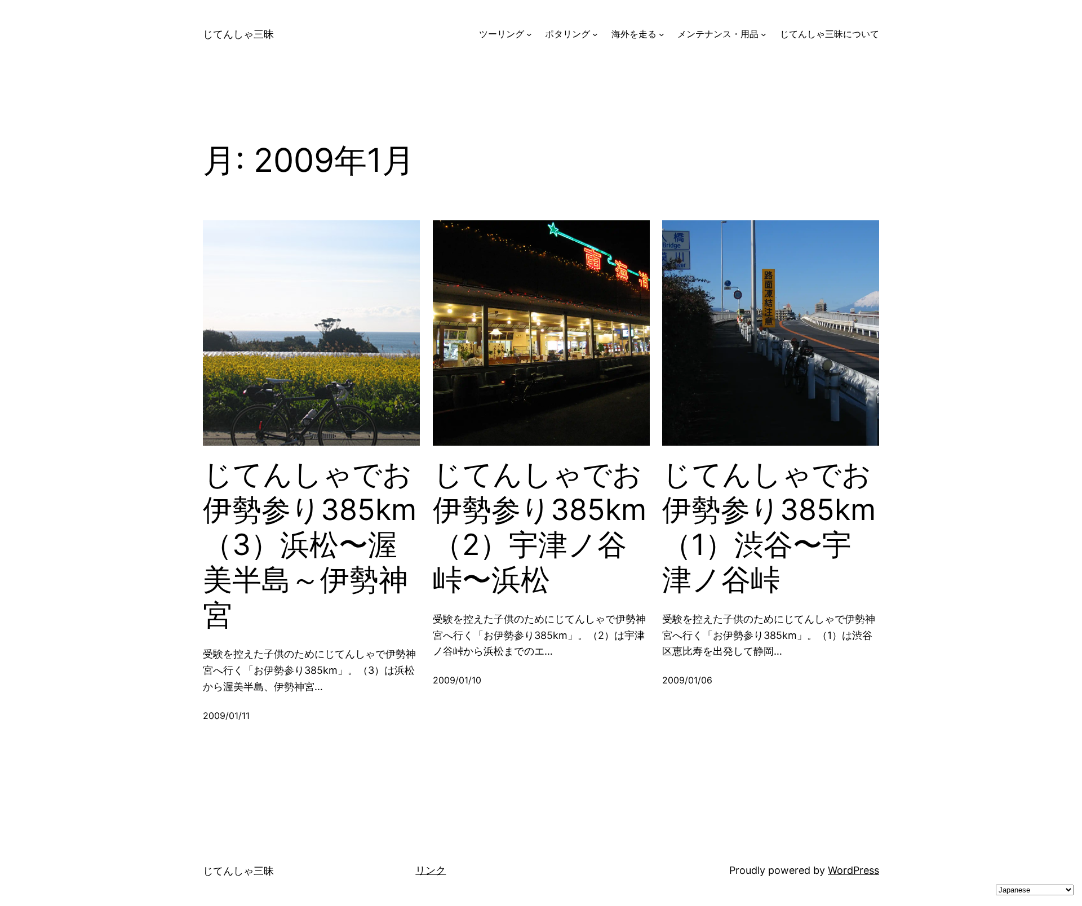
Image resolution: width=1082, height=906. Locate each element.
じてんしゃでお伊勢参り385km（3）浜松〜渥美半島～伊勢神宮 (309, 545)
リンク (430, 870)
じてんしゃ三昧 (238, 34)
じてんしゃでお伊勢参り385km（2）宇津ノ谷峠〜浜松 (539, 527)
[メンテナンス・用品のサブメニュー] (763, 34)
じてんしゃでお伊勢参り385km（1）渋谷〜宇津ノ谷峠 (769, 527)
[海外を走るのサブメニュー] (661, 34)
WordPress (853, 870)
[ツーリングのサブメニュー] (529, 34)
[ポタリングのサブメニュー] (595, 34)
